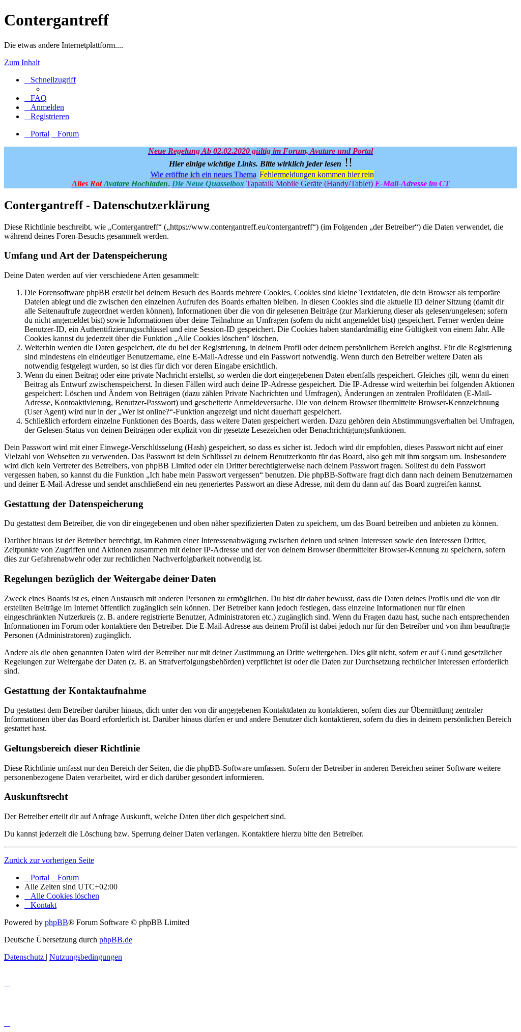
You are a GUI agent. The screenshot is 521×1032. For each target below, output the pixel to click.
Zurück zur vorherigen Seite (49, 860)
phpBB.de (115, 939)
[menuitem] (35, 98)
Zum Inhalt (22, 62)
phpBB (56, 922)
